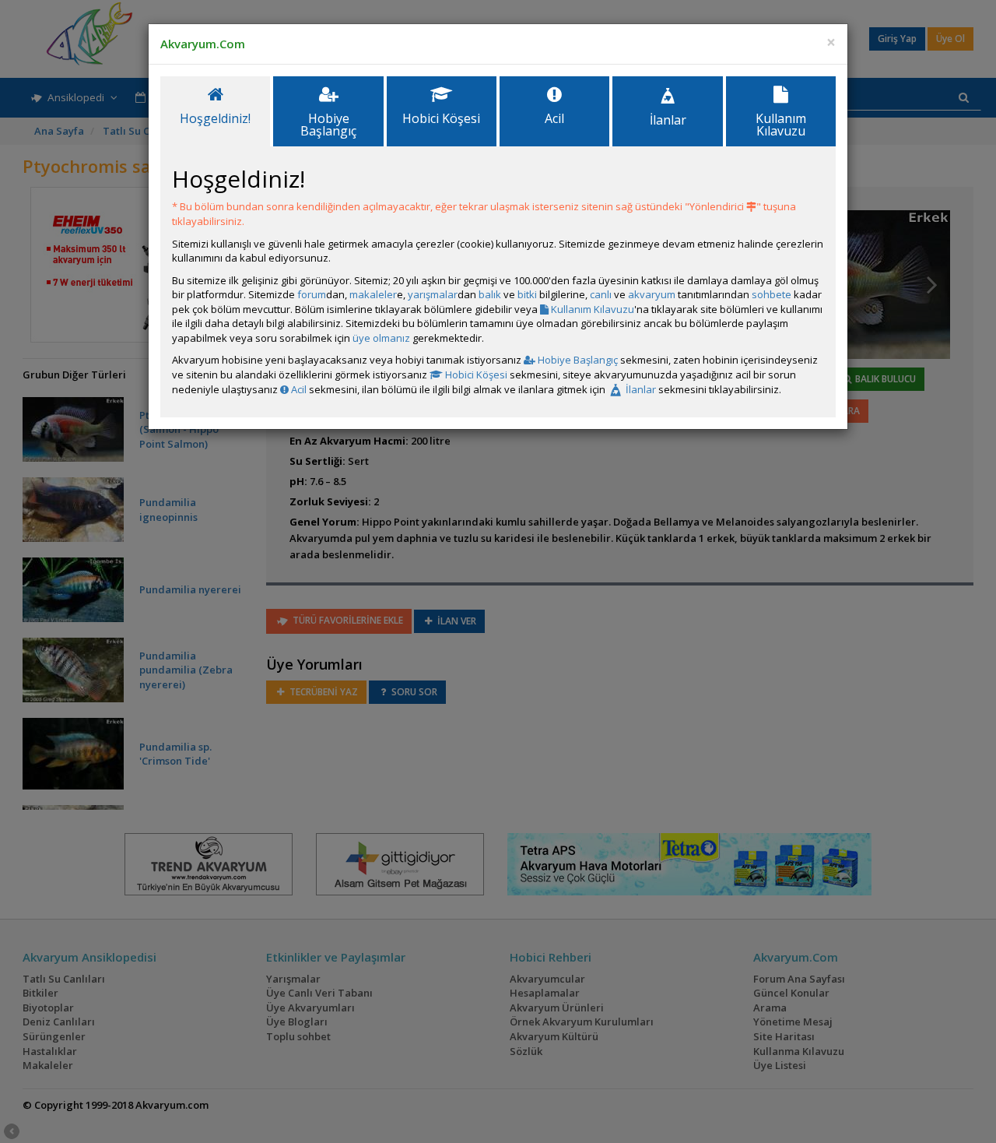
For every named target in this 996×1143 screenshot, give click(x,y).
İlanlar (639, 389)
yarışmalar (433, 294)
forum (311, 294)
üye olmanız (381, 338)
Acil (298, 389)
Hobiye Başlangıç (576, 360)
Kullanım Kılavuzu (591, 309)
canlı (601, 294)
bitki (527, 294)
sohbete (771, 294)
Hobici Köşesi (475, 375)
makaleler (373, 294)
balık (490, 294)
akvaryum (651, 294)
